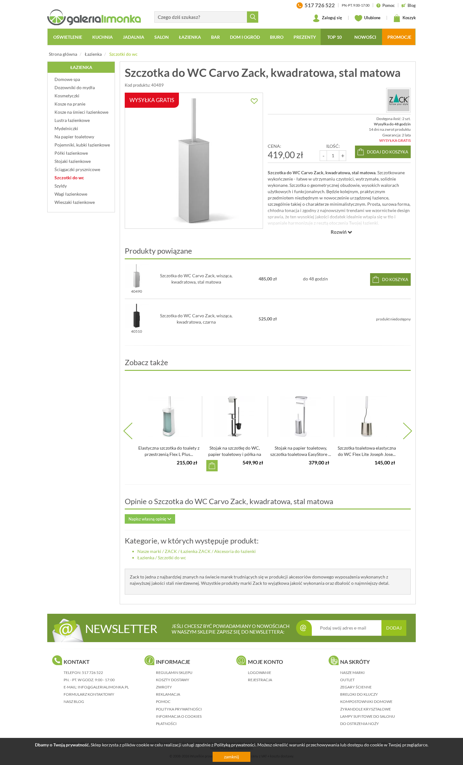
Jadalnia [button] (133, 37)
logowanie (259, 672)
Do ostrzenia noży (359, 723)
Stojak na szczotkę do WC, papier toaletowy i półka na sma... (234, 454)
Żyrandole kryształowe (365, 709)
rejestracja (260, 679)
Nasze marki (149, 551)
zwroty (164, 687)
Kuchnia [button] (102, 37)
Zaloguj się (331, 17)
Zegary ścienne (356, 687)
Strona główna (63, 54)
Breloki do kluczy (359, 694)
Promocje (399, 37)
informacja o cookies (179, 716)
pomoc (163, 701)
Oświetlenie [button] (67, 37)
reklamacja (168, 694)
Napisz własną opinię (148, 518)
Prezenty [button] (305, 37)
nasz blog (74, 701)
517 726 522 (92, 672)
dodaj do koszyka (387, 151)
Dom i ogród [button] (245, 37)
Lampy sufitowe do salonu (367, 716)
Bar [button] (215, 37)
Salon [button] (161, 37)
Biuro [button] (276, 37)
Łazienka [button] (190, 37)
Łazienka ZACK (195, 551)
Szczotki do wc (123, 54)
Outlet (347, 679)
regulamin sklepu (174, 672)
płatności (166, 723)
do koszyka (395, 279)
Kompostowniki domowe (366, 701)
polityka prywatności (179, 709)
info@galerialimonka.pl (103, 687)
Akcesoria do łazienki (235, 551)
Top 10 (334, 37)
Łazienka (93, 54)
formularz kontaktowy (89, 694)
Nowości (365, 37)
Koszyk (409, 17)
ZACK (171, 551)
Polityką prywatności (234, 744)
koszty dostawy (172, 679)
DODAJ (394, 627)
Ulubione (371, 17)
